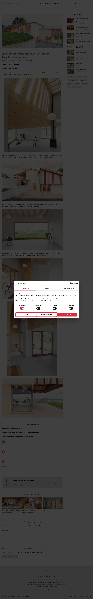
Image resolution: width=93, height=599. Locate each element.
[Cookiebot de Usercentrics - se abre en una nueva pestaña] (71, 283)
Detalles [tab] (46, 288)
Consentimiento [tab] (25, 288)
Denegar (25, 314)
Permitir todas (67, 314)
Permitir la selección (46, 314)
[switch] (38, 308)
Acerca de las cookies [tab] (68, 288)
